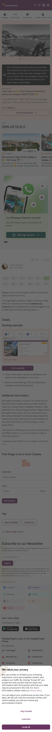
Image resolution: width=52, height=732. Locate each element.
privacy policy (36, 690)
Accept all (26, 727)
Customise (26, 719)
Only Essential (26, 711)
